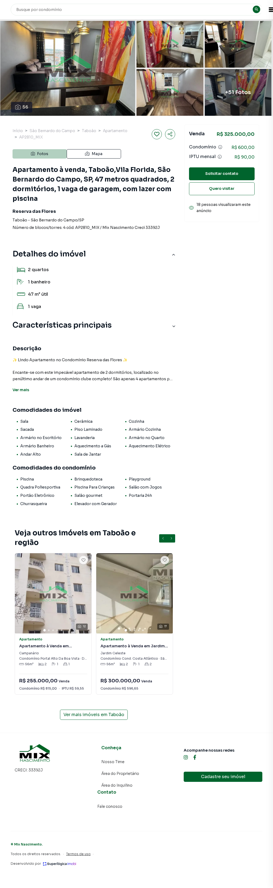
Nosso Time (113, 761)
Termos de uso (78, 854)
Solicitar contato (221, 173)
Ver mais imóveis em (93, 714)
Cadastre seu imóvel (223, 776)
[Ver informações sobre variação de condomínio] (220, 147)
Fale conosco (109, 806)
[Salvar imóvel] (157, 134)
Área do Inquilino (117, 785)
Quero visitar (221, 188)
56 (25, 107)
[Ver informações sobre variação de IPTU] (220, 157)
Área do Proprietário (120, 773)
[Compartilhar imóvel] (170, 134)
